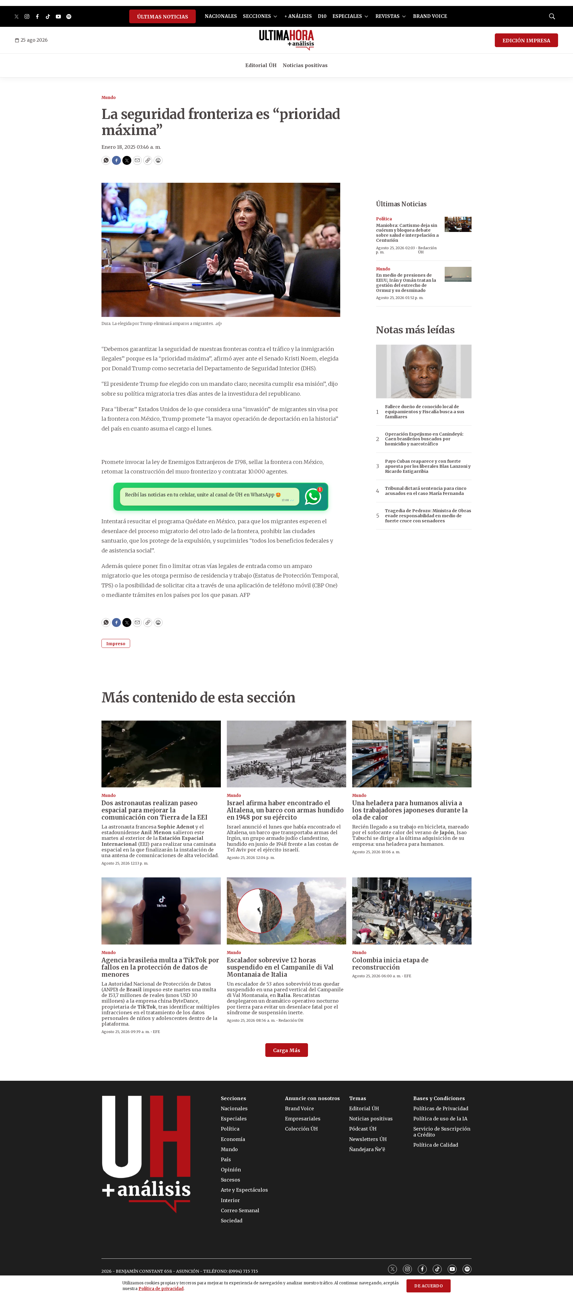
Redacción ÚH (427, 250)
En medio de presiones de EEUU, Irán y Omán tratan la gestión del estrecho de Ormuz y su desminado (406, 282)
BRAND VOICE (430, 16)
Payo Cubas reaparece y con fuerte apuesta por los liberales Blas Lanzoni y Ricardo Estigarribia (428, 466)
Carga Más (286, 1050)
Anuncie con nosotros (312, 1098)
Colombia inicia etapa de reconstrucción (390, 963)
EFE (156, 1031)
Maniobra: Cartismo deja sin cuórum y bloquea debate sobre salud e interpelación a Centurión (407, 233)
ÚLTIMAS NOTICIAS (162, 17)
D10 (322, 16)
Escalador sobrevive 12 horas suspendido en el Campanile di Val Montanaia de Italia (280, 967)
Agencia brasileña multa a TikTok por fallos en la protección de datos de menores (160, 967)
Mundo (108, 97)
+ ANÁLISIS (298, 16)
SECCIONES (257, 16)
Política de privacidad (161, 1288)
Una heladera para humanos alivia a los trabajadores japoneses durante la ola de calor (410, 810)
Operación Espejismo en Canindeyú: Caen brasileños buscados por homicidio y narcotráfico (424, 439)
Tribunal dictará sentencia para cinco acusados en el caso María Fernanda (425, 491)
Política (384, 219)
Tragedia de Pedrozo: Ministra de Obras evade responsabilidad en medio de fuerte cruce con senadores (428, 515)
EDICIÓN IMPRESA (526, 41)
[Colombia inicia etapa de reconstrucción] (412, 910)
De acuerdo (428, 1286)
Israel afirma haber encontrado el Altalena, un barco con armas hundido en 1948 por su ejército (285, 810)
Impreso (115, 643)
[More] (275, 16)
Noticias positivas (305, 65)
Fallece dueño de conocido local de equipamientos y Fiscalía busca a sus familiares (424, 411)
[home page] (286, 40)
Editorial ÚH (261, 65)
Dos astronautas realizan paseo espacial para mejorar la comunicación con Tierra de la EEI (154, 810)
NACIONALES (221, 16)
